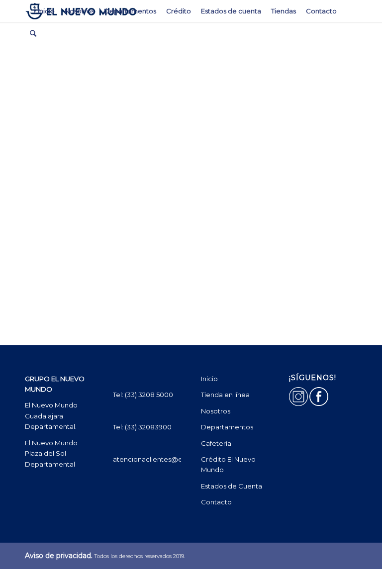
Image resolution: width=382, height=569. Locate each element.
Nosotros (215, 411)
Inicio (209, 379)
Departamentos (227, 427)
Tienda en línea (225, 395)
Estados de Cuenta (231, 486)
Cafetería (216, 443)
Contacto (216, 502)
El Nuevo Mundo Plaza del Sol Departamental (52, 453)
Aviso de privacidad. (59, 555)
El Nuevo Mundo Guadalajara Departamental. (51, 415)
